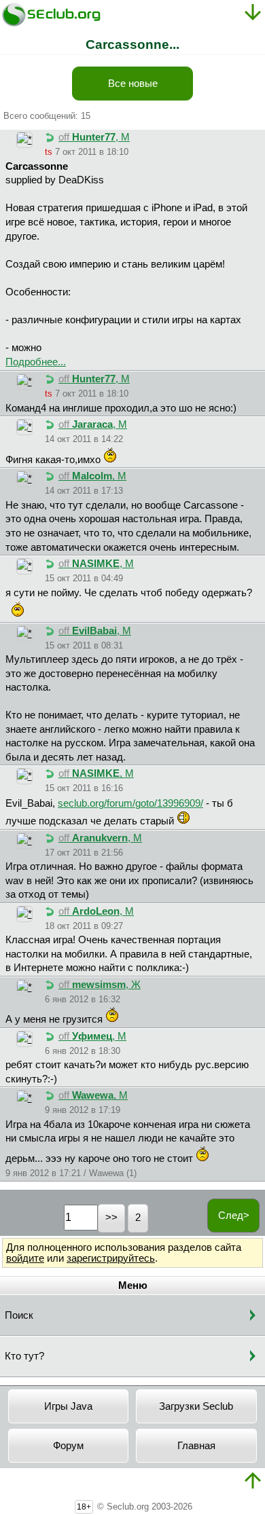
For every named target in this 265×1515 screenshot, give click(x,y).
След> (233, 1215)
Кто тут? (24, 1356)
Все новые (133, 83)
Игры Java (68, 1406)
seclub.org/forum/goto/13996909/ (130, 803)
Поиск (19, 1315)
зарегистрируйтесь (111, 1258)
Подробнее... (35, 362)
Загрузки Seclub (196, 1406)
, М (94, 137)
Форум (68, 1445)
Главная (196, 1445)
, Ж (99, 984)
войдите (25, 1258)
